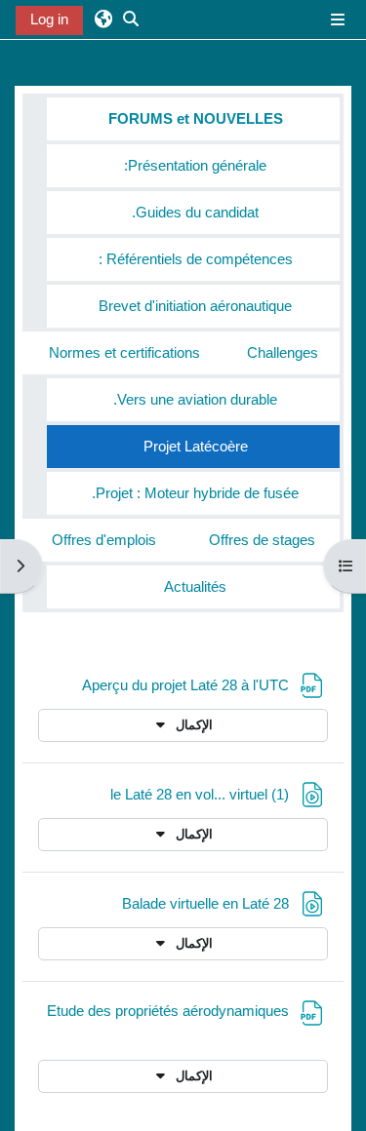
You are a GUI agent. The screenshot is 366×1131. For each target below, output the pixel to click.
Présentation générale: (195, 166)
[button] (104, 19)
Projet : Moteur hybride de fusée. (195, 493)
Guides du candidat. (195, 212)
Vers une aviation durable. (195, 400)
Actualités (195, 587)
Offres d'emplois (104, 540)
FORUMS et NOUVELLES (195, 119)
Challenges (282, 353)
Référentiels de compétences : (196, 259)
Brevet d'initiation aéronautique (195, 306)
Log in (49, 19)
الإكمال (192, 725)
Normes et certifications (124, 353)
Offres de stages (262, 540)
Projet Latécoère (195, 446)
